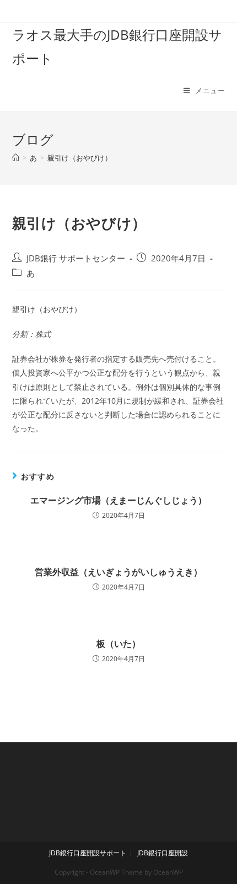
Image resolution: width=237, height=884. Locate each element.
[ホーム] (15, 158)
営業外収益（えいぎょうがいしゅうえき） (118, 572)
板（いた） (118, 643)
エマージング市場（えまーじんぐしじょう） (118, 500)
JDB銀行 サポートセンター (75, 258)
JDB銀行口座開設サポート (87, 853)
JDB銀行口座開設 (162, 853)
